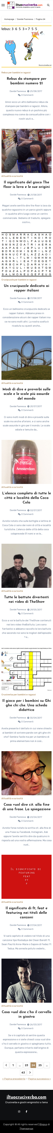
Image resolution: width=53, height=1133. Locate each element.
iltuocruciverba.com (26, 1097)
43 (23, 1072)
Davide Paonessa (18, 91)
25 (40, 1065)
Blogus (43, 1124)
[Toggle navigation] (3, 5)
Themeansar (26, 1128)
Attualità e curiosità (12, 176)
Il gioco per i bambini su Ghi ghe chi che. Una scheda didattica (26, 705)
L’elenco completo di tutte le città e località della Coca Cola (26, 498)
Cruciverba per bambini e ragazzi (18, 695)
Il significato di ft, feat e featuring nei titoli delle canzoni (26, 913)
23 (26, 1065)
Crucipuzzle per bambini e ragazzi (19, 280)
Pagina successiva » (39, 1078)
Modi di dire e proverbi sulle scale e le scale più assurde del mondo (26, 394)
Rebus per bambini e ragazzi (16, 73)
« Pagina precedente (13, 1078)
